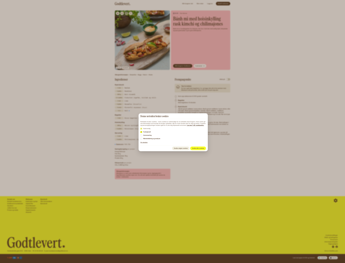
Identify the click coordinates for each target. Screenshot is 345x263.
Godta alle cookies (198, 148)
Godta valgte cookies (181, 148)
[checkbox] (141, 129)
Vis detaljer (144, 142)
